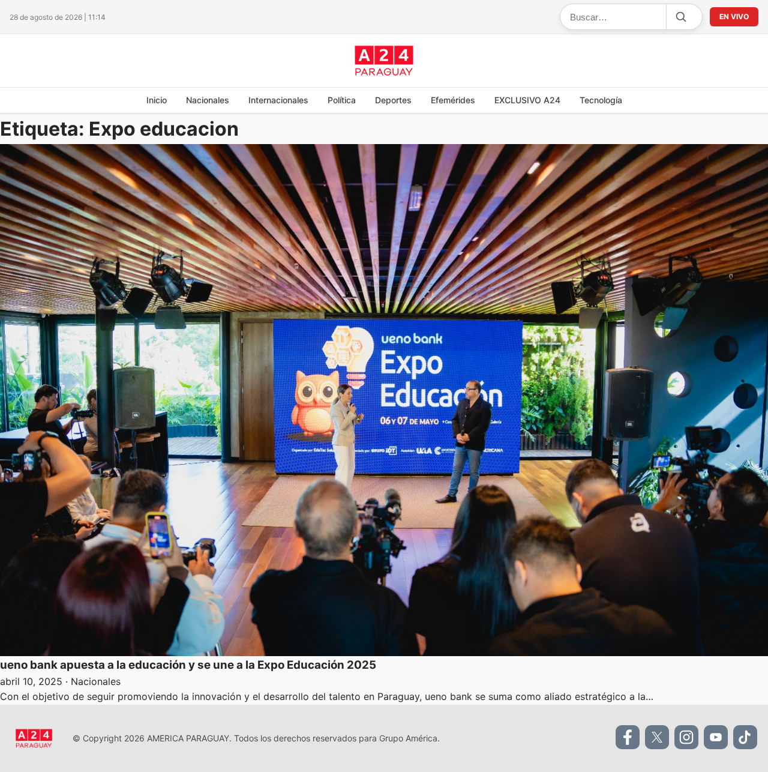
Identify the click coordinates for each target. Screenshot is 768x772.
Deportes (393, 100)
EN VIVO (734, 16)
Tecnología (601, 100)
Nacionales (207, 100)
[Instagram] (686, 737)
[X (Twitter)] (657, 737)
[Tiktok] (745, 737)
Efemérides (453, 100)
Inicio (156, 100)
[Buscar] (680, 16)
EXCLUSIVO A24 (527, 100)
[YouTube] (716, 737)
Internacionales (278, 100)
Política (342, 100)
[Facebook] (627, 737)
